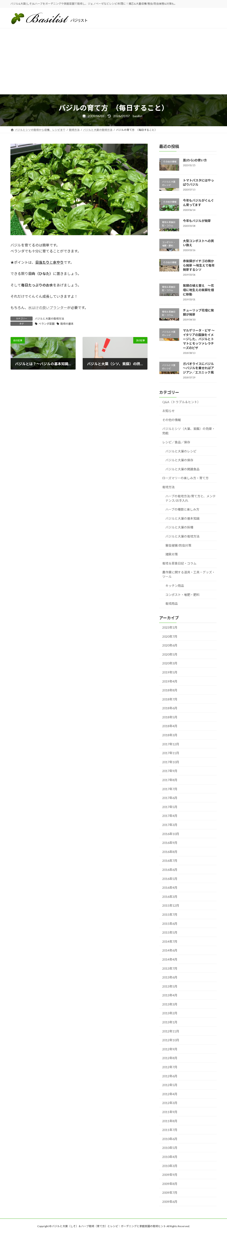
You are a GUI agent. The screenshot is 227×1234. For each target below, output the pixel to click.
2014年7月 (169, 941)
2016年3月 (169, 896)
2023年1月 (169, 627)
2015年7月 (169, 914)
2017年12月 (170, 744)
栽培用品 (171, 604)
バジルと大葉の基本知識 (182, 518)
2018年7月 (169, 699)
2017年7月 (169, 789)
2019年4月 (169, 681)
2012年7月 (169, 1067)
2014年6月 (169, 950)
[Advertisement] (113, 61)
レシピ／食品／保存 (176, 442)
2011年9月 (169, 1112)
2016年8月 (169, 852)
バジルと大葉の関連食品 (182, 469)
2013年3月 (169, 1004)
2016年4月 (169, 888)
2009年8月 (169, 1184)
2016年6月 (169, 870)
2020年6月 (169, 645)
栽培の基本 (67, 323)
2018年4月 (169, 726)
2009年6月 (169, 1201)
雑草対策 (171, 554)
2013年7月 (169, 968)
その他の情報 (171, 420)
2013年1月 (169, 1022)
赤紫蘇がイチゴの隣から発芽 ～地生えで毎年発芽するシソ (199, 265)
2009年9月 (169, 1175)
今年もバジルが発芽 (197, 221)
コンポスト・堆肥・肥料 (182, 595)
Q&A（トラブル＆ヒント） (181, 402)
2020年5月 (169, 654)
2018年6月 (169, 708)
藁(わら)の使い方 (195, 160)
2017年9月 (169, 771)
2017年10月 (170, 762)
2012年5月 (169, 1085)
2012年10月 (170, 1040)
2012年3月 (169, 1103)
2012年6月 (169, 1076)
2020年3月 (169, 663)
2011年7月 (169, 1130)
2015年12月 (170, 906)
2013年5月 (169, 986)
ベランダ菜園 (47, 323)
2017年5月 (169, 807)
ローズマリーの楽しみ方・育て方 (185, 478)
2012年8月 (169, 1058)
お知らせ (168, 411)
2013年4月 (169, 995)
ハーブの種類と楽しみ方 (182, 509)
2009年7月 (169, 1193)
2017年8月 (169, 780)
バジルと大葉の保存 (179, 460)
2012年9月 (169, 1049)
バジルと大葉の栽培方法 (49, 318)
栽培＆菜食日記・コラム (179, 563)
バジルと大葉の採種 (179, 527)
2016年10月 (170, 834)
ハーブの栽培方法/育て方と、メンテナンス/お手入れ (190, 498)
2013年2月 (169, 1013)
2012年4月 (169, 1094)
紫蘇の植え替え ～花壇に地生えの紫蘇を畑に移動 (198, 290)
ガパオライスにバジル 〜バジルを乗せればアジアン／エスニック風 (198, 368)
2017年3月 (169, 825)
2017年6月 (169, 798)
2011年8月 (169, 1121)
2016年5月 (169, 879)
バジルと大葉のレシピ (180, 451)
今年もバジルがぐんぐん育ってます (198, 203)
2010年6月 (169, 1139)
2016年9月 (169, 843)
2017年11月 (170, 753)
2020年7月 (169, 636)
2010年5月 (169, 1148)
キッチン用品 (174, 585)
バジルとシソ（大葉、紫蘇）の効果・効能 (188, 431)
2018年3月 (169, 735)
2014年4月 (169, 959)
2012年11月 (170, 1031)
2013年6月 (169, 977)
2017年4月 (169, 816)
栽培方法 (168, 487)
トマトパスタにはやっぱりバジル (198, 182)
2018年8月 (169, 690)
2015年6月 (169, 923)
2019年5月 (169, 672)
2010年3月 (169, 1166)
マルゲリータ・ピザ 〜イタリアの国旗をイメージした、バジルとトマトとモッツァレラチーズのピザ (199, 339)
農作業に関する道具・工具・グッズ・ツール (188, 574)
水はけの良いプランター (47, 307)
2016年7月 (169, 861)
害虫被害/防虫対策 (178, 545)
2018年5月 (169, 717)
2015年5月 (169, 933)
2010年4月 (169, 1157)
